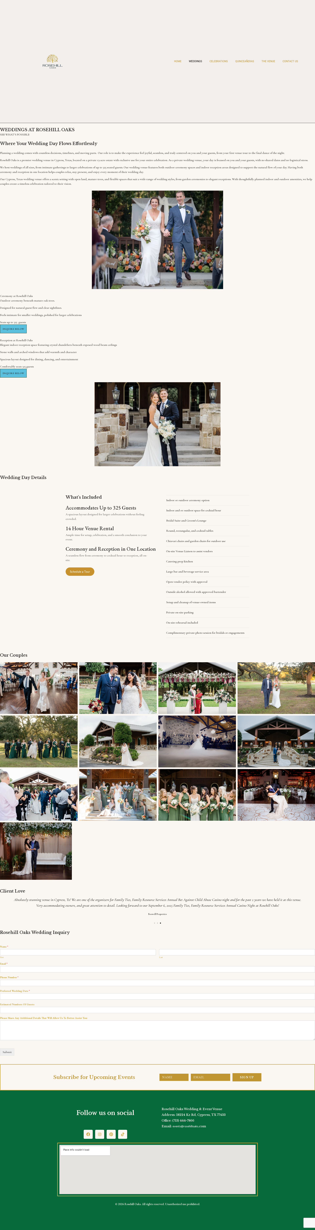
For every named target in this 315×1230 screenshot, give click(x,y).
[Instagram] (99, 1134)
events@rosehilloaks (185, 1126)
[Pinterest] (111, 1134)
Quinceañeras (244, 61)
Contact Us (290, 61)
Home (177, 61)
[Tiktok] (122, 1134)
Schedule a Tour (80, 571)
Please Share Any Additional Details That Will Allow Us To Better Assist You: (43, 1018)
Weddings (195, 61)
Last (161, 957)
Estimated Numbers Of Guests (17, 1004)
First (2, 957)
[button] (13, 328)
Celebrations (219, 61)
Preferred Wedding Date (15, 991)
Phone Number (9, 977)
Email (3, 963)
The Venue (268, 61)
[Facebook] (88, 1134)
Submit (7, 1052)
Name (4, 946)
